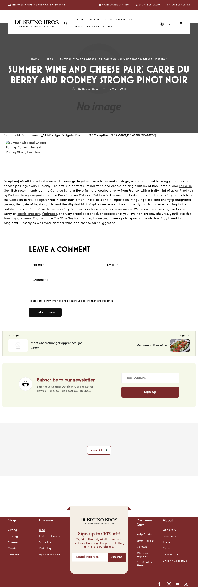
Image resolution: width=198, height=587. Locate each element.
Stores (107, 27)
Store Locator (48, 542)
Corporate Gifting (115, 5)
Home (35, 59)
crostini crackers (28, 214)
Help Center (145, 534)
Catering (45, 548)
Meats (12, 548)
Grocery (135, 20)
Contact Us (170, 554)
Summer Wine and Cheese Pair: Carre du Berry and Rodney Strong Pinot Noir (113, 59)
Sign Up (150, 392)
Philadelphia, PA (178, 5)
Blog (50, 59)
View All (97, 450)
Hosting (13, 536)
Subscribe (116, 557)
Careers (142, 547)
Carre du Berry (60, 190)
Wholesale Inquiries (143, 555)
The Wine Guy (63, 218)
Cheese (121, 20)
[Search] (65, 23)
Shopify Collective (175, 561)
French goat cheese (17, 218)
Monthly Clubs (149, 5)
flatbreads (49, 214)
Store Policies (145, 540)
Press (166, 542)
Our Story (169, 530)
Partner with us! (50, 554)
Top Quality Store (144, 564)
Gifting (79, 20)
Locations (169, 536)
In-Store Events (49, 536)
